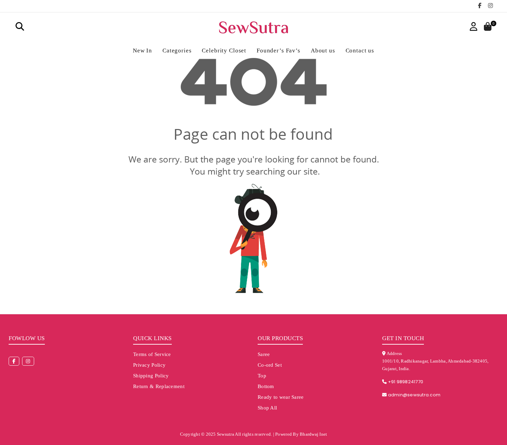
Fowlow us (27, 338)
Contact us (360, 50)
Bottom (266, 386)
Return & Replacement (159, 386)
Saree (264, 354)
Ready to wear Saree (281, 397)
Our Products (280, 338)
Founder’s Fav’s (278, 50)
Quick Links (152, 338)
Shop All (267, 408)
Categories (177, 50)
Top (262, 375)
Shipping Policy (151, 375)
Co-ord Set (270, 365)
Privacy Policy (149, 365)
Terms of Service (152, 354)
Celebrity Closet (224, 50)
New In (142, 50)
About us (323, 50)
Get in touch (403, 338)
